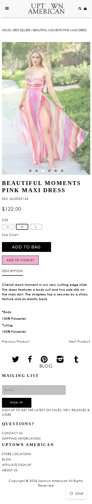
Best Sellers (21, 30)
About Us (10, 470)
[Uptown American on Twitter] (15, 359)
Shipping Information (21, 438)
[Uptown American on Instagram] (60, 359)
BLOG (46, 366)
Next (82, 111)
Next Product (79, 341)
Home (6, 30)
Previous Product (16, 341)
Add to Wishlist (20, 260)
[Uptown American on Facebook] (30, 359)
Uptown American (53, 480)
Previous (10, 111)
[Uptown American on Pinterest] (44, 359)
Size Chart (10, 235)
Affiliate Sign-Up (16, 464)
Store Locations (16, 454)
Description (12, 271)
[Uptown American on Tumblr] (76, 359)
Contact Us (12, 433)
